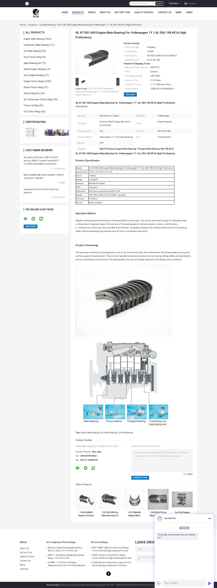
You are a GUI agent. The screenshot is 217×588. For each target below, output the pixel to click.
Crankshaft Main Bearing (36, 45)
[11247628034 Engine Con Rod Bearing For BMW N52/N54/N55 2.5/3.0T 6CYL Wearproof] (86, 499)
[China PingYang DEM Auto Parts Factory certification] (32, 132)
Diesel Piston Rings (34, 87)
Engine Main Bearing (34, 38)
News (178, 12)
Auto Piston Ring (32, 57)
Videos (91, 12)
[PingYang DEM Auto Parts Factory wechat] (43, 219)
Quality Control (144, 12)
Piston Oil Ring (31, 105)
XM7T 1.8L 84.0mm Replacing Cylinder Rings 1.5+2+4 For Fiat (66, 556)
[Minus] (209, 518)
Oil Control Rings (32, 111)
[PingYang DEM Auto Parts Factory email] (27, 219)
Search (159, 4)
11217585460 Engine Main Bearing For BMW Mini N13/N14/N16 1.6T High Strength (134, 514)
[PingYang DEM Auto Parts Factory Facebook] (27, 3)
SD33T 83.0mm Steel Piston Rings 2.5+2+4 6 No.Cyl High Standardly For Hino (112, 556)
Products (78, 12)
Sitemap (24, 569)
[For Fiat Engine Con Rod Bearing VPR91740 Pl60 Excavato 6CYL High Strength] (182, 499)
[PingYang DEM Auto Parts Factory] (36, 13)
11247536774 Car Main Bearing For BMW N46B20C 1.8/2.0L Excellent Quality (158, 514)
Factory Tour (122, 12)
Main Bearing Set (32, 63)
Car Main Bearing (48, 25)
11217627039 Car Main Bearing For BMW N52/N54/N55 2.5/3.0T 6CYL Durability (110, 514)
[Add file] (158, 583)
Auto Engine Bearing (34, 75)
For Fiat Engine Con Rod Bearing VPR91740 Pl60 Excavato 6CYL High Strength (182, 514)
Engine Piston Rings (34, 81)
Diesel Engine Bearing (35, 69)
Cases (189, 12)
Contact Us (164, 12)
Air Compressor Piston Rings (38, 99)
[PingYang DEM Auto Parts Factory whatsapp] (35, 219)
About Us (105, 12)
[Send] (209, 583)
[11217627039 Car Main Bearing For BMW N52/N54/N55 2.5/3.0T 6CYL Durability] (110, 499)
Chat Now (173, 3)
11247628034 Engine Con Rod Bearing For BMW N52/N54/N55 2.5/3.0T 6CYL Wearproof (86, 514)
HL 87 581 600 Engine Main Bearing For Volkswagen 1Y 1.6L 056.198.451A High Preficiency (97, 91)
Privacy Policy (53, 585)
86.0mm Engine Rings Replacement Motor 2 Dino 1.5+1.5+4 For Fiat (65, 549)
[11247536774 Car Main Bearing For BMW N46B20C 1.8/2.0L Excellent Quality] (158, 499)
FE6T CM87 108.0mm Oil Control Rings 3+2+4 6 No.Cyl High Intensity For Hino (110, 549)
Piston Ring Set (32, 93)
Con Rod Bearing (125, 432)
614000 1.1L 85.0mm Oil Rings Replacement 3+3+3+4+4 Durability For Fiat (67, 564)
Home (65, 12)
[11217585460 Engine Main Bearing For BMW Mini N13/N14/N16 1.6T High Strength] (134, 499)
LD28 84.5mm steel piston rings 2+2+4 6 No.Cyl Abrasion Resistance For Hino (111, 564)
